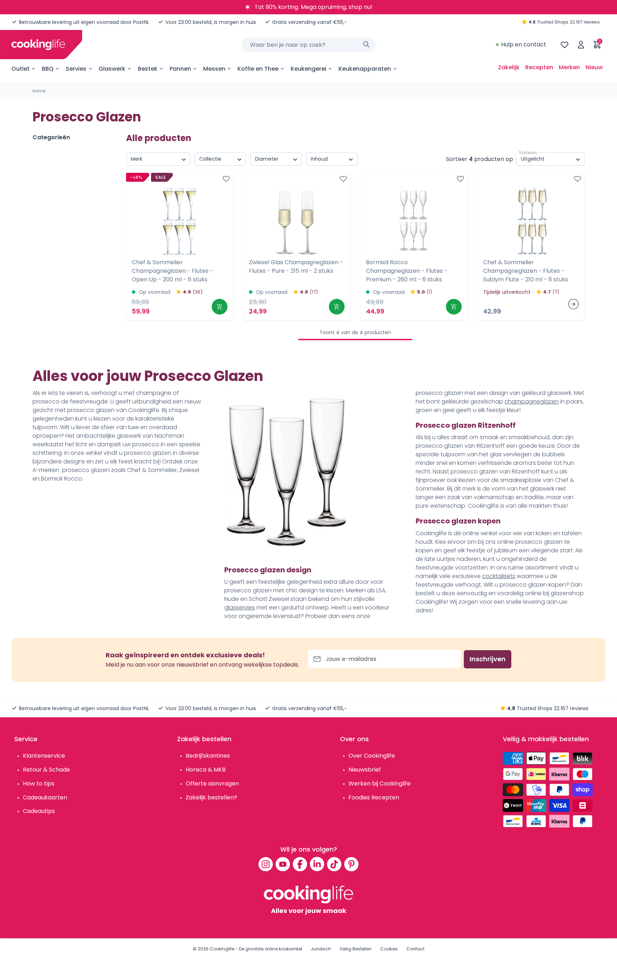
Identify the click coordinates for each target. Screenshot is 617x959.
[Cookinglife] (38, 44)
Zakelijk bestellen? (211, 797)
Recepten (539, 67)
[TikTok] (334, 864)
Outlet (20, 69)
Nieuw (594, 67)
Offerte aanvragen (212, 783)
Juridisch (321, 949)
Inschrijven (488, 658)
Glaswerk (112, 69)
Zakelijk (509, 67)
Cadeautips (39, 811)
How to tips (38, 783)
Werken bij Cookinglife (379, 783)
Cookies (389, 949)
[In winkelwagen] (219, 307)
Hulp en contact (523, 44)
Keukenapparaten (364, 69)
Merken (569, 67)
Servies (76, 69)
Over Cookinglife (371, 756)
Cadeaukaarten (45, 797)
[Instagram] (266, 864)
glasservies (239, 607)
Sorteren (528, 153)
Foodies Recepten (373, 797)
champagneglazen (532, 401)
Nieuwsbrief (364, 769)
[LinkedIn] (317, 864)
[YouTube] (283, 864)
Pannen (180, 69)
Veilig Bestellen (356, 949)
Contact (415, 949)
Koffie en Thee (258, 69)
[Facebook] (300, 864)
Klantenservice (44, 756)
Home (38, 91)
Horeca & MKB (206, 769)
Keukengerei (308, 69)
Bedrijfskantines (208, 756)
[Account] (581, 44)
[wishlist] (564, 44)
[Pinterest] (351, 864)
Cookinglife (222, 949)
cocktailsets (498, 576)
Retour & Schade (46, 769)
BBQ (48, 69)
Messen (214, 69)
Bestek (147, 69)
